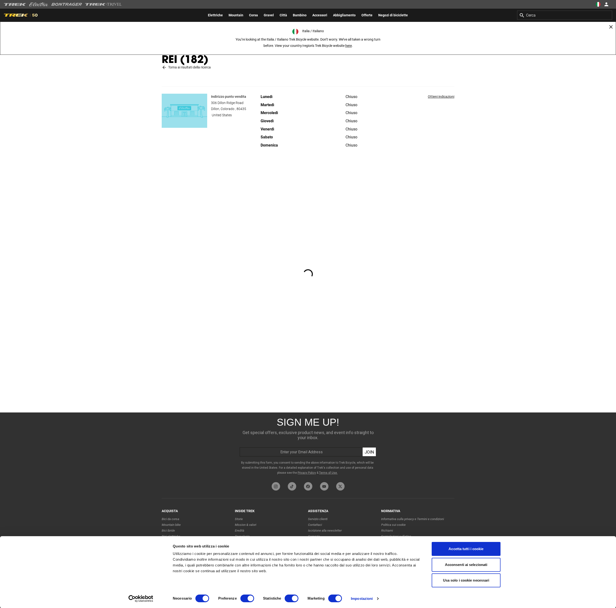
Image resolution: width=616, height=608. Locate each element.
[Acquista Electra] (38, 4)
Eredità (239, 530)
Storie (239, 519)
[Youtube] (324, 486)
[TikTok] (292, 486)
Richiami (387, 530)
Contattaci (315, 525)
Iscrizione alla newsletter (325, 530)
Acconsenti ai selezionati (466, 565)
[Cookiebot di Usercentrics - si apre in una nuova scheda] (141, 598)
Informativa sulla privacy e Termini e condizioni (412, 519)
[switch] (247, 598)
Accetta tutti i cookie (466, 549)
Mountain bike (171, 525)
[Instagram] (276, 486)
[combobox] (564, 15)
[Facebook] (308, 486)
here (348, 46)
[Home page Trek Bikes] (15, 4)
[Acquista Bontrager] (66, 4)
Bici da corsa (170, 519)
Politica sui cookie (393, 525)
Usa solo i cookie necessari (466, 580)
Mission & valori (245, 525)
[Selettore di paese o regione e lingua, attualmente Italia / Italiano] (598, 4)
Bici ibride (168, 530)
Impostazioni (362, 598)
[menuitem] (215, 15)
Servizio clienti (317, 519)
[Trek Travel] (103, 4)
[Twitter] (340, 486)
